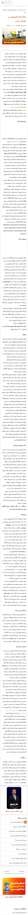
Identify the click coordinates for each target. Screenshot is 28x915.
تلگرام (20, 506)
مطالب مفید (20, 9)
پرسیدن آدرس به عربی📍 (20, 840)
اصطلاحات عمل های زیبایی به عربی (18, 822)
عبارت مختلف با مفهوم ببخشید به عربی (17, 862)
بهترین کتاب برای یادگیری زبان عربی (18, 835)
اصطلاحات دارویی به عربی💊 (19, 826)
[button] (2, 887)
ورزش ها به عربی (22, 853)
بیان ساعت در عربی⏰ (21, 849)
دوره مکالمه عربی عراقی (14, 811)
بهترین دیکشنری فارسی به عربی (19, 858)
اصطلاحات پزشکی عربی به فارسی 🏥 (17, 831)
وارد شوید (14, 912)
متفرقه (22, 25)
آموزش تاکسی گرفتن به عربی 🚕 (18, 844)
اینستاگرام (20, 329)
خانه (25, 9)
